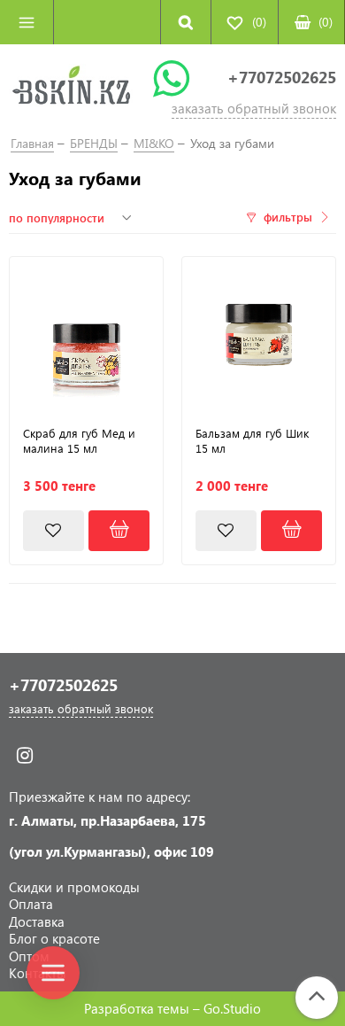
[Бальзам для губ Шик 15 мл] (259, 333)
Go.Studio (232, 1008)
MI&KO (154, 143)
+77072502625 (281, 77)
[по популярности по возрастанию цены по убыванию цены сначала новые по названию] (72, 217)
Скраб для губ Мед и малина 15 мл (79, 440)
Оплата (31, 904)
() (325, 21)
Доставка (37, 921)
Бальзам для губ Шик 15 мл (252, 440)
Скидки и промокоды (74, 887)
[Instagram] (24, 755)
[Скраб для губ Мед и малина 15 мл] (86, 333)
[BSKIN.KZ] (71, 88)
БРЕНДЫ (94, 143)
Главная (32, 143)
